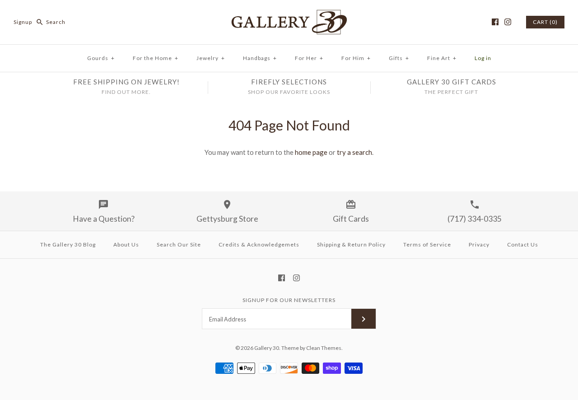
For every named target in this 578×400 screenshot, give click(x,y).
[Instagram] (507, 22)
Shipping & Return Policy (351, 244)
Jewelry (210, 58)
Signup (23, 22)
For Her (309, 58)
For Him (356, 58)
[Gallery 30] (289, 14)
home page (311, 152)
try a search (354, 152)
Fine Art (442, 58)
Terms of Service (427, 244)
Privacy (479, 244)
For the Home (155, 58)
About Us (126, 244)
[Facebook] (495, 22)
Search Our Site (179, 244)
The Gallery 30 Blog (68, 244)
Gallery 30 (266, 347)
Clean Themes (323, 347)
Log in (483, 58)
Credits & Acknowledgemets (259, 244)
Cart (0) (545, 22)
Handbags (260, 58)
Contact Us (522, 244)
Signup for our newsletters (289, 300)
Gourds (101, 58)
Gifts (399, 58)
